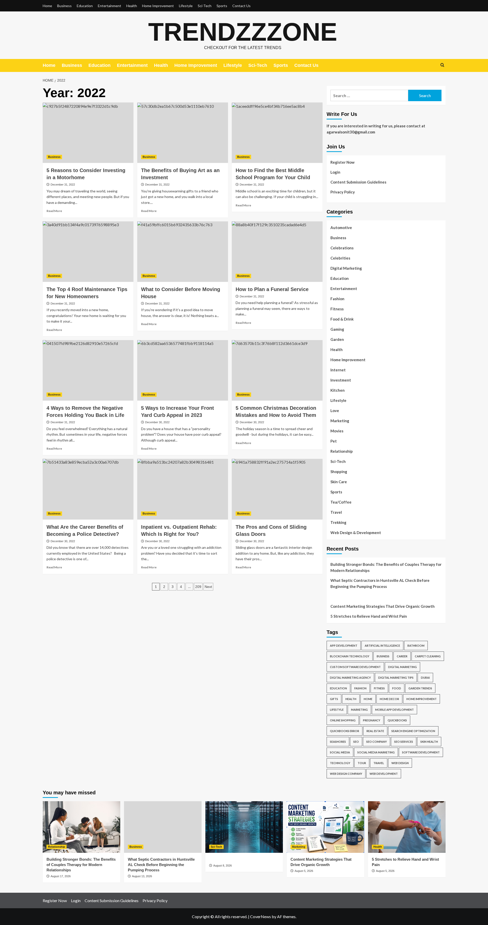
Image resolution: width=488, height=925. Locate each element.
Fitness (337, 309)
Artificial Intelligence (382, 645)
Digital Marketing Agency (350, 677)
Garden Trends (420, 688)
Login (335, 172)
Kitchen (337, 390)
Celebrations (342, 248)
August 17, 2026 (61, 876)
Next (208, 587)
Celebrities (340, 258)
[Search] (442, 65)
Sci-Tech (204, 6)
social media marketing (376, 752)
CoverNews (260, 916)
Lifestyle (186, 6)
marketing (359, 709)
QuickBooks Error (344, 731)
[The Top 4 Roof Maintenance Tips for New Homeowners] (88, 251)
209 (198, 587)
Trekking (338, 522)
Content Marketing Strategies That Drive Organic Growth (382, 606)
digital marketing (402, 667)
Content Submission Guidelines (358, 182)
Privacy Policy (342, 192)
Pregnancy (371, 720)
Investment (340, 380)
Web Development (384, 773)
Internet (338, 370)
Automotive (341, 227)
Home (47, 6)
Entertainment (109, 6)
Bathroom (415, 645)
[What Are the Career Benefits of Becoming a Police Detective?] (88, 489)
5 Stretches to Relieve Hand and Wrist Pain (368, 616)
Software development (421, 752)
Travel (336, 512)
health (350, 699)
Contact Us (241, 6)
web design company (346, 773)
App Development (343, 645)
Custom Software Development (355, 667)
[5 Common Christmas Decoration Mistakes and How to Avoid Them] (277, 370)
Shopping (338, 471)
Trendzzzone (242, 32)
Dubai (425, 677)
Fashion (337, 298)
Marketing (339, 420)
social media (340, 752)
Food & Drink (342, 319)
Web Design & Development (355, 532)
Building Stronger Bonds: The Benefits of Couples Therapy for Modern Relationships (385, 567)
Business (64, 6)
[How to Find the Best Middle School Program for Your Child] (277, 132)
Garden (337, 339)
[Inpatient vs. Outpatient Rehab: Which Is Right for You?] (182, 489)
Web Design (400, 763)
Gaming (337, 329)
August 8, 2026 (222, 865)
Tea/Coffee (341, 502)
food (396, 688)
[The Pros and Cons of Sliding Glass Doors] (277, 489)
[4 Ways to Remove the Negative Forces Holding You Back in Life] (88, 370)
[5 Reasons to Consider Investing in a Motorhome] (88, 132)
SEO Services (403, 741)
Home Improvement (158, 6)
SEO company (376, 741)
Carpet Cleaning (428, 656)
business (383, 656)
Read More (54, 211)
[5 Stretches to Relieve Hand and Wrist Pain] (407, 827)
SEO (356, 741)
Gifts (334, 699)
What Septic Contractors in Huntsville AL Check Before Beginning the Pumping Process (380, 583)
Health (131, 6)
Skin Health (429, 741)
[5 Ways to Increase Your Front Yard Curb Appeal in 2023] (182, 370)
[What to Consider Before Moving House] (182, 251)
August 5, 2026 (304, 870)
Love (334, 410)
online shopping (343, 720)
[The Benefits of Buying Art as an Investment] (182, 132)
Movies (336, 431)
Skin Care (338, 481)
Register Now (342, 162)
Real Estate (375, 731)
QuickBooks (397, 720)
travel (378, 763)
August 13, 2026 (142, 876)
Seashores (338, 741)
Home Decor (389, 699)
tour (362, 763)
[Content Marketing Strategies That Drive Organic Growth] (325, 827)
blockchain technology (349, 656)
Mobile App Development (394, 709)
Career (402, 656)
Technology (340, 763)
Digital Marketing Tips (396, 677)
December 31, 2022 (63, 184)
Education (85, 6)
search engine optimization (413, 731)
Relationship (341, 451)
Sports (222, 6)
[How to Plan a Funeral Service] (277, 251)
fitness (379, 688)
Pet (333, 441)
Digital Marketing (346, 268)
